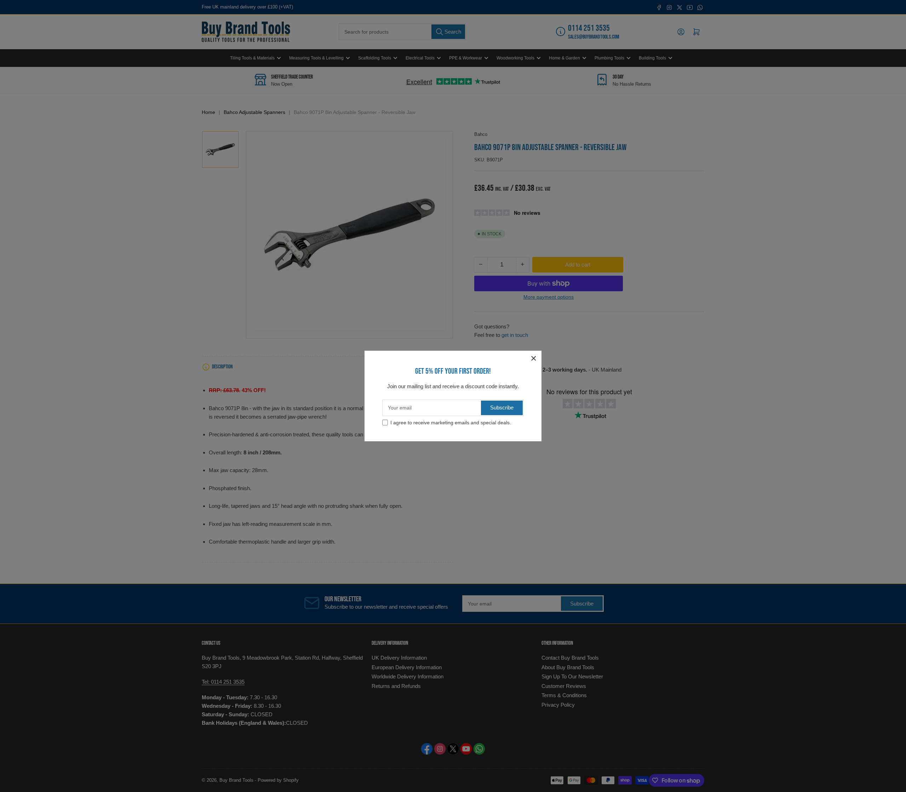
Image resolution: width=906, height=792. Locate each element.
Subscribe (502, 407)
